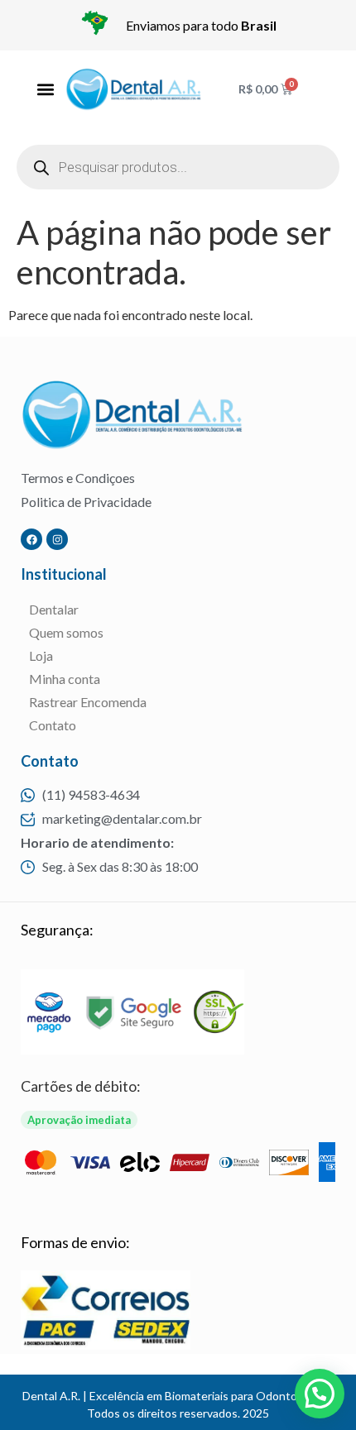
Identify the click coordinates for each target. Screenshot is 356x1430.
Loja (41, 655)
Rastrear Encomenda (88, 702)
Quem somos (66, 632)
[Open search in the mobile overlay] (178, 167)
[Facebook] (31, 539)
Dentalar (54, 609)
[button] (45, 89)
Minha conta (64, 678)
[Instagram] (57, 539)
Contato (52, 725)
